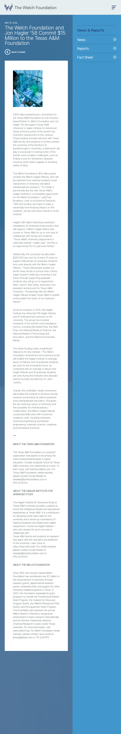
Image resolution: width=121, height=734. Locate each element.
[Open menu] (114, 7)
